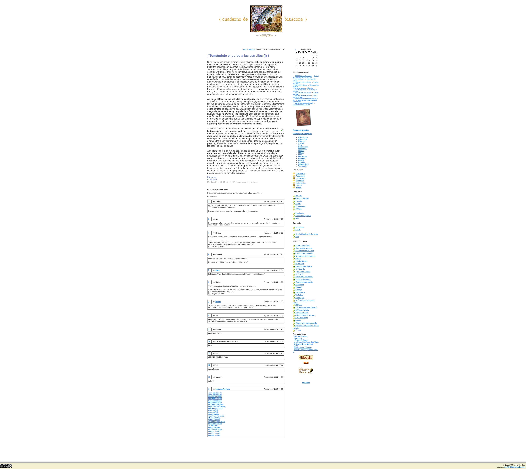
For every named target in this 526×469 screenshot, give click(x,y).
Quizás (298, 320)
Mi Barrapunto (300, 206)
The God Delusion (300, 336)
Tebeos (298, 188)
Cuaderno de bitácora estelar (306, 323)
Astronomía (302, 139)
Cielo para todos (301, 318)
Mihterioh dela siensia (303, 266)
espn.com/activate (222, 389)
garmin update (213, 414)
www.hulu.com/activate (216, 422)
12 (209, 365)
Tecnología (302, 166)
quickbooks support (215, 408)
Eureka (298, 330)
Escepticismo (303, 147)
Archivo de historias (301, 130)
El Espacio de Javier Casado (306, 307)
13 (209, 377)
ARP (297, 237)
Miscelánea (302, 156)
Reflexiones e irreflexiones (305, 256)
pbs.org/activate (214, 427)
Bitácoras (301, 141)
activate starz (213, 426)
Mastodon (306, 383)
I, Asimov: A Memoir (301, 340)
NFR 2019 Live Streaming (303, 76)
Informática (302, 149)
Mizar (217, 270)
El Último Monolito (302, 310)
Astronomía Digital (302, 198)
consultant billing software (303, 82)
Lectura (301, 153)
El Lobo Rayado (301, 261)
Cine (300, 145)
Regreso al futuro (301, 313)
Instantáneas (301, 183)
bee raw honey (299, 79)
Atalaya (298, 259)
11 (209, 353)
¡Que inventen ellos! (302, 272)
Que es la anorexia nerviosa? (304, 103)
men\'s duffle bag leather (303, 95)
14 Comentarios (240, 182)
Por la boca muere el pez (304, 251)
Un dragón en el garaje (304, 282)
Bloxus (298, 204)
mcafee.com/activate (216, 404)
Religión (301, 162)
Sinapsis (298, 290)
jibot (297, 218)
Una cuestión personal (303, 248)
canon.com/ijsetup (215, 401)
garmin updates (214, 420)
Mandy (218, 302)
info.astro (298, 196)
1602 (296, 346)
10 (209, 341)
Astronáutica (303, 137)
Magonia (298, 287)
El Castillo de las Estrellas (303, 344)
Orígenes (298, 305)
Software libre (303, 164)
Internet (301, 151)
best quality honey (300, 89)
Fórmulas (310, 88)
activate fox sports (215, 397)
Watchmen (298, 338)
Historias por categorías (302, 134)
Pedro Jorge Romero (303, 279)
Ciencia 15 (299, 274)
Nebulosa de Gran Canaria (301, 104)
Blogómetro (299, 213)
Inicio (245, 49)
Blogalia (298, 201)
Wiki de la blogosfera (303, 216)
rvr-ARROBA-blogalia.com (514, 467)
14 (209, 389)
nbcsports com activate (216, 406)
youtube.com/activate (216, 416)
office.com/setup (214, 418)
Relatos (299, 185)
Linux (300, 155)
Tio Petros (299, 295)
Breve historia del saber (302, 348)
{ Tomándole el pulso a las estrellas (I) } (238, 55)
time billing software (301, 85)
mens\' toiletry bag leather (303, 92)
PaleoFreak (299, 264)
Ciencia (301, 143)
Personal (301, 158)
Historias (252, 49)
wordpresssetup (300, 88)
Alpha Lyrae (299, 298)
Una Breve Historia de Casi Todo (306, 342)
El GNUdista (300, 269)
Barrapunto (299, 227)
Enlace (253, 182)
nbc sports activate (215, 399)
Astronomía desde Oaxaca (305, 315)
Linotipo (298, 209)
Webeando (299, 285)
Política (301, 160)
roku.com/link (213, 410)
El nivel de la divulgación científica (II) (305, 76)
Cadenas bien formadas (304, 253)
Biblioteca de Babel (302, 246)
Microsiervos (300, 292)
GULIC (298, 230)
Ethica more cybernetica (304, 277)
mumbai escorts (214, 431)
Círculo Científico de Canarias (306, 234)
